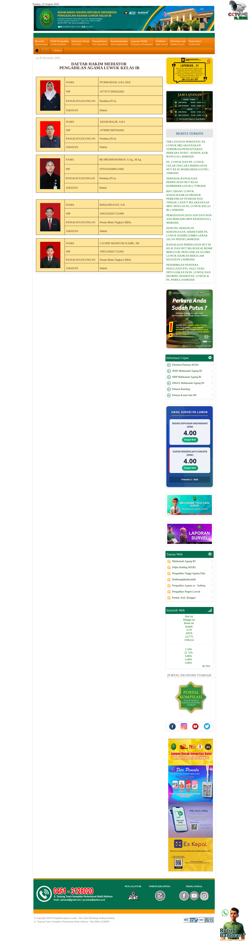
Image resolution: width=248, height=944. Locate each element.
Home (45, 50)
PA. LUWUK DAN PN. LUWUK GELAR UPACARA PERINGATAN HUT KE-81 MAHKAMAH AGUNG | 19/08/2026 (187, 167)
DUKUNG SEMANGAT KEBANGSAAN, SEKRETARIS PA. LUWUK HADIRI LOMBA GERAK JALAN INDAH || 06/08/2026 (187, 234)
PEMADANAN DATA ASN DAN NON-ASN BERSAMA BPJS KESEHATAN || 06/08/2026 (189, 219)
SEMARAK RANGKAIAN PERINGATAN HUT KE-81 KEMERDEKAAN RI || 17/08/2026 (186, 182)
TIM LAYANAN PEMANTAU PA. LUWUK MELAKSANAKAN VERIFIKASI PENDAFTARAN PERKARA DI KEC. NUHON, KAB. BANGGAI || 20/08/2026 (187, 149)
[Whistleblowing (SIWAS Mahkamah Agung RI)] (160, 896)
